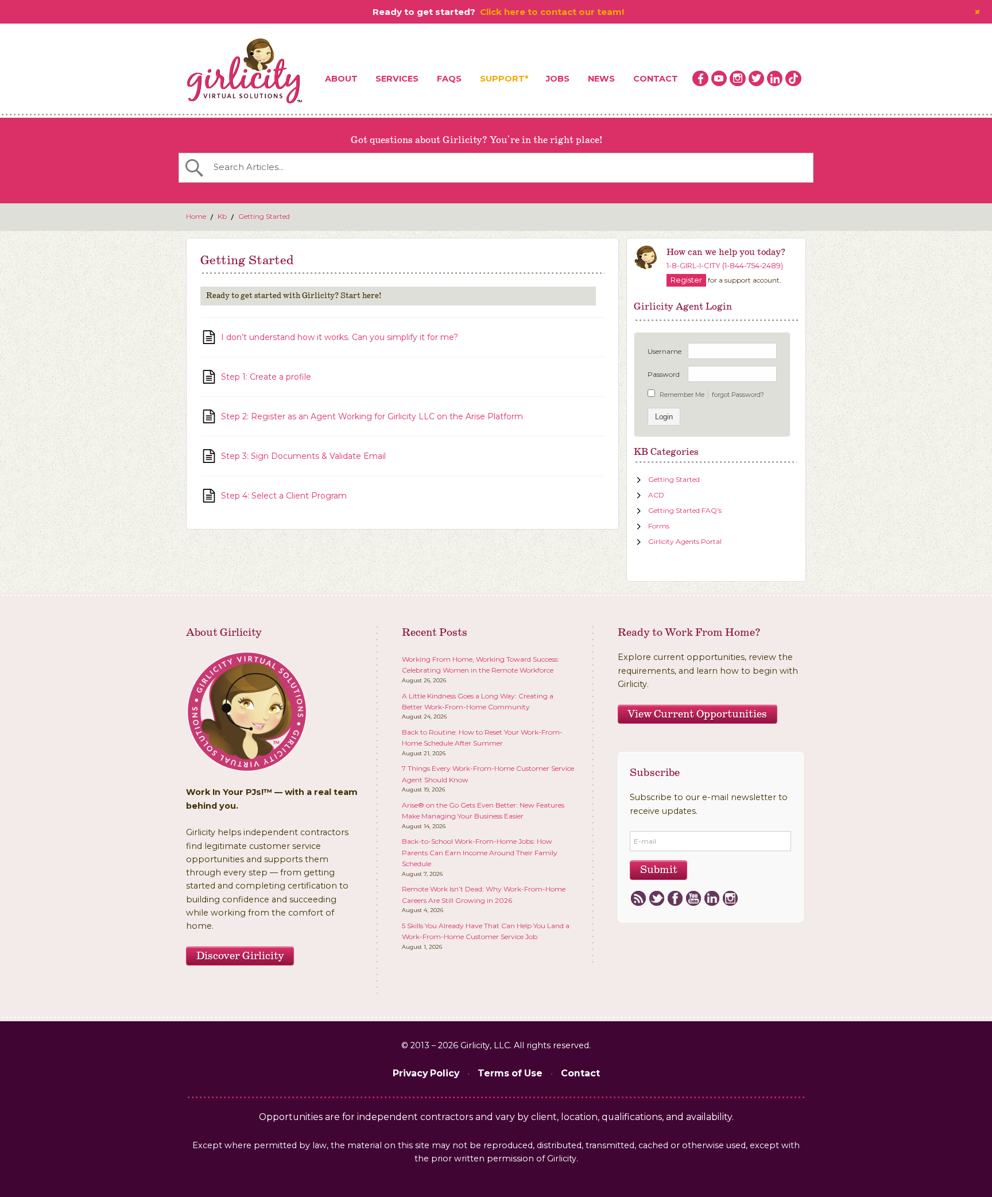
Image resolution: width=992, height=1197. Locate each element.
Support (502, 79)
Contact (655, 79)
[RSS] (638, 899)
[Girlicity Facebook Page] (700, 79)
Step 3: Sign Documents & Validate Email (303, 456)
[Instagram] (730, 899)
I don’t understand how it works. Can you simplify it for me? (339, 337)
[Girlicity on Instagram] (738, 79)
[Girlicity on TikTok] (793, 79)
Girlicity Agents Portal (685, 541)
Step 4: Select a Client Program (284, 496)
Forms (658, 526)
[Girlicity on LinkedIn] (775, 79)
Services (396, 79)
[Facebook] (674, 899)
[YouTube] (693, 899)
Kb (222, 216)
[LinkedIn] (711, 899)
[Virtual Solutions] (245, 72)
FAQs (449, 79)
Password (664, 374)
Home (196, 216)
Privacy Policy (426, 1073)
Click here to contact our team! (552, 11)
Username (664, 351)
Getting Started (264, 216)
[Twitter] (656, 899)
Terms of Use (510, 1073)
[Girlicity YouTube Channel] (719, 79)
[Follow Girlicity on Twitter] (757, 79)
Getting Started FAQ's (685, 510)
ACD (656, 495)
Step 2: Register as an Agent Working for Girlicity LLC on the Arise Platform (372, 416)
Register (621, 140)
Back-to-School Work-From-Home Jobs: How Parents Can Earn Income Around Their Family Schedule (479, 852)
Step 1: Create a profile (266, 377)
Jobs (557, 79)
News (601, 79)
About (341, 79)
